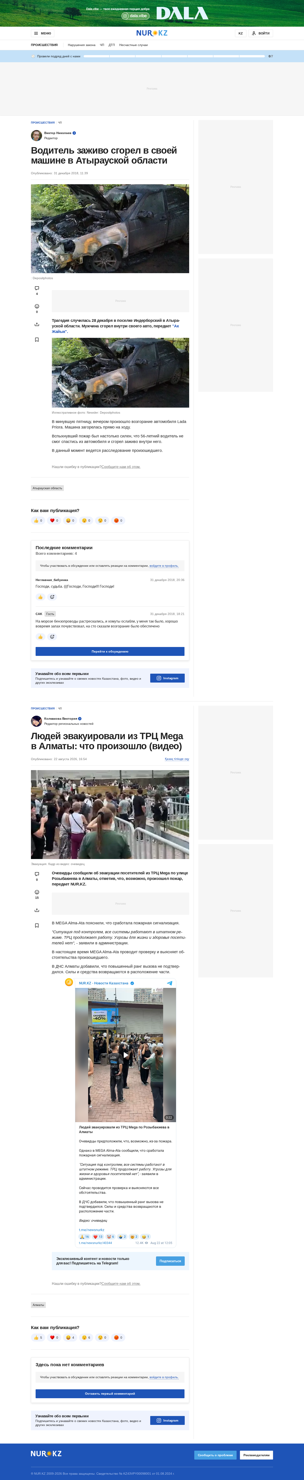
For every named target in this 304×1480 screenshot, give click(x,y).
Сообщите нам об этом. (120, 467)
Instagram (170, 678)
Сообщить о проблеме (215, 1455)
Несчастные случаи (133, 45)
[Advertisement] (152, 88)
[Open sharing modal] (37, 324)
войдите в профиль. (164, 565)
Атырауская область (47, 488)
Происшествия (44, 45)
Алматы (38, 1305)
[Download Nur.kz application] (152, 13)
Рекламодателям (256, 1455)
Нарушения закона (81, 45)
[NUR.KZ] (152, 33)
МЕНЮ (46, 33)
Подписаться (170, 1261)
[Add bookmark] (37, 339)
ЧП (102, 45)
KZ (241, 33)
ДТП (112, 45)
